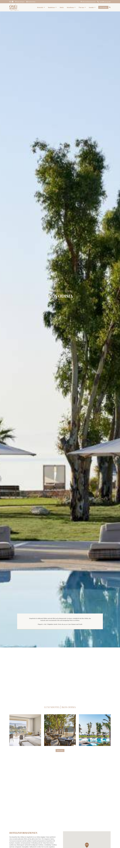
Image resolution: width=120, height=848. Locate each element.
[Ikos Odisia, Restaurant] (60, 730)
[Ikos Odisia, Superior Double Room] (25, 730)
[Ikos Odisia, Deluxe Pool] (95, 730)
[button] (44, 7)
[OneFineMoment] (14, 7)
